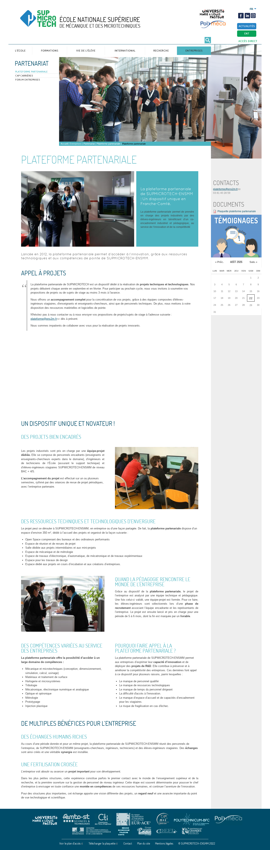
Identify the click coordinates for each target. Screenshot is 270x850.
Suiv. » (253, 262)
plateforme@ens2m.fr (44, 318)
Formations (49, 50)
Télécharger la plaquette (102, 843)
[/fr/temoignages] (236, 236)
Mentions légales (164, 843)
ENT (246, 33)
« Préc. (219, 262)
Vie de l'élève (85, 50)
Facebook (241, 15)
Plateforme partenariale (31, 71)
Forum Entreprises (27, 79)
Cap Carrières (24, 75)
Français (251, 9)
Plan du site (143, 843)
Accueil (64, 143)
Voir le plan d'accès (70, 843)
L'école (20, 50)
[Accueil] (47, 22)
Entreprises (193, 50)
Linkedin (247, 15)
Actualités (247, 26)
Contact (127, 843)
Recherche (161, 50)
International (125, 50)
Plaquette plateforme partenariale (236, 211)
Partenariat (32, 63)
